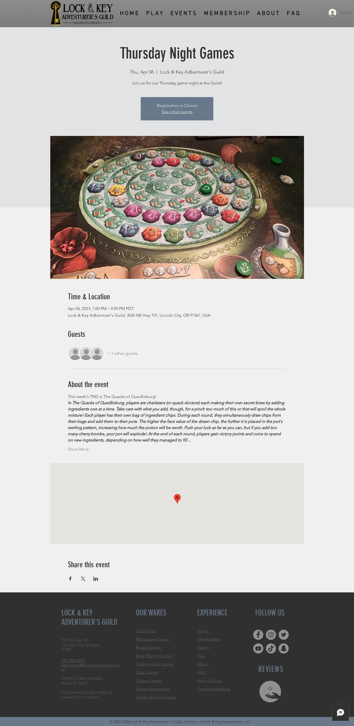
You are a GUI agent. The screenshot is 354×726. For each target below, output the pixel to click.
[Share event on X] (83, 579)
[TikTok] (271, 648)
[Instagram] (271, 635)
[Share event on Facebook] (70, 579)
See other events (177, 111)
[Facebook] (258, 635)
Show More (78, 449)
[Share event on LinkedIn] (95, 579)
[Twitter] (284, 635)
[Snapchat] (284, 648)
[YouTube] (258, 648)
